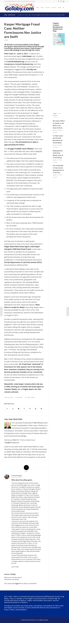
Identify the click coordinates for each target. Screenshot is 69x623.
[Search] (63, 7)
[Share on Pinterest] (30, 408)
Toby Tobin (31, 397)
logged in (17, 583)
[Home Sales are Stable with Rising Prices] (1, 311)
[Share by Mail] (41, 408)
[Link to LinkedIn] (63, 1)
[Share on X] (13, 408)
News (6, 40)
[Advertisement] (59, 76)
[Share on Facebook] (7, 408)
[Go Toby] (19, 7)
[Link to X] (61, 1)
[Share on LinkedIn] (35, 408)
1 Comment (19, 397)
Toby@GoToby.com (11, 442)
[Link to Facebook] (58, 1)
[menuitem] (37, 7)
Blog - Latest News (9, 14)
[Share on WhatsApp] (24, 408)
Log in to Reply (15, 567)
